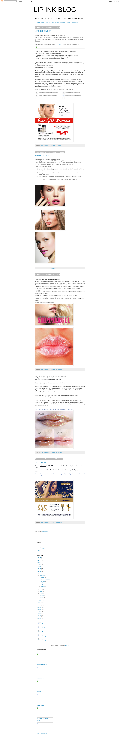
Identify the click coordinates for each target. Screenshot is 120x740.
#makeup (37, 409)
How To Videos (40, 22)
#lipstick (54, 409)
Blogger (67, 645)
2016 (39, 605)
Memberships (74, 22)
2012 (39, 613)
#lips (58, 409)
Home (60, 529)
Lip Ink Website (42, 549)
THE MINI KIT (40, 691)
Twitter (44, 632)
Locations (62, 22)
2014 (39, 609)
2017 (39, 602)
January (42, 597)
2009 (39, 618)
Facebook (40, 545)
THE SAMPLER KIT (42, 664)
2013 (39, 611)
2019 (39, 571)
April (41, 591)
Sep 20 (43, 584)
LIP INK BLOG (55, 9)
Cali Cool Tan (41, 462)
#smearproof (63, 409)
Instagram (40, 547)
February (42, 595)
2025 (39, 558)
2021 (39, 566)
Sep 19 (43, 586)
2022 (39, 564)
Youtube (40, 550)
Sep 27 (43, 577)
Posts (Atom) (45, 531)
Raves (46, 22)
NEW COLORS (42, 155)
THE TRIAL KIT (40, 678)
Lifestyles (57, 22)
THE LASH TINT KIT (42, 734)
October (42, 573)
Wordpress (45, 640)
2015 (39, 607)
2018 (39, 600)
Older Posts (82, 529)
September (42, 575)
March (41, 593)
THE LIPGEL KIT (41, 705)
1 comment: (59, 145)
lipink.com (58, 44)
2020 (39, 569)
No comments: (59, 522)
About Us (51, 22)
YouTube (44, 628)
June (41, 589)
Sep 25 (43, 582)
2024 (39, 560)
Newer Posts (38, 529)
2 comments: (59, 369)
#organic (42, 409)
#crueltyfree (48, 409)
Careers (68, 22)
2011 (39, 616)
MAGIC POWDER (43, 31)
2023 (39, 562)
